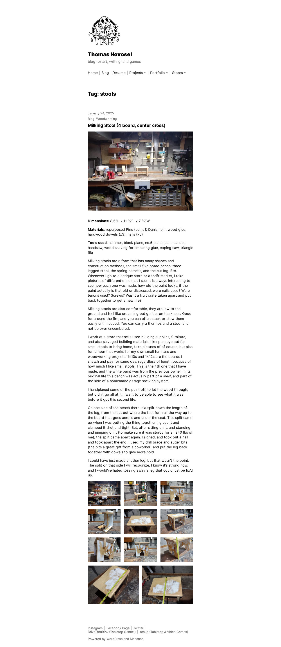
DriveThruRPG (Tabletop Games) (112, 632)
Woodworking (106, 119)
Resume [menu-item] (119, 73)
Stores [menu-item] (177, 73)
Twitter (138, 628)
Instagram (95, 628)
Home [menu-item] (93, 73)
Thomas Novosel (110, 54)
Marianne (136, 639)
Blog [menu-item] (105, 73)
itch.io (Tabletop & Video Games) (163, 632)
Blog (91, 119)
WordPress (114, 639)
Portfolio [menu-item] (157, 73)
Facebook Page (118, 628)
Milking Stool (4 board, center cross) (127, 125)
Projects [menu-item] (136, 73)
